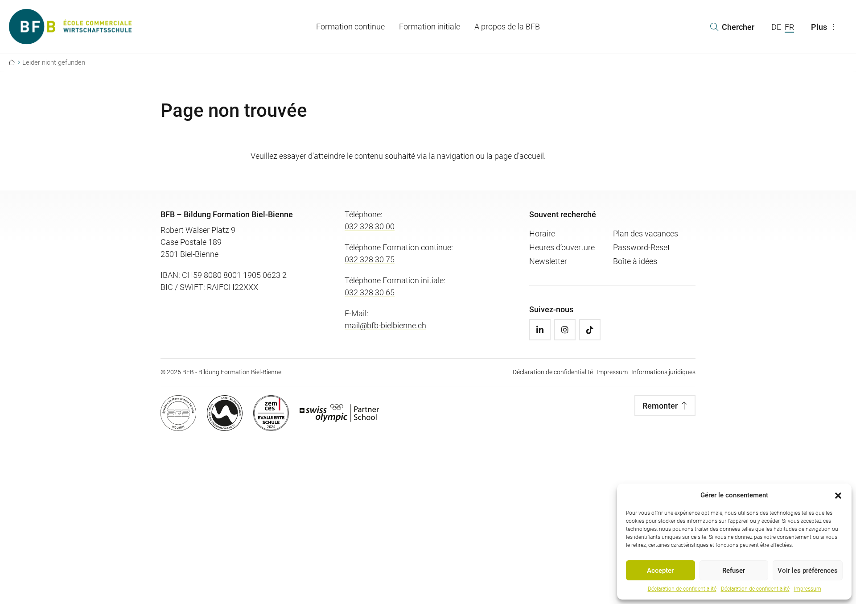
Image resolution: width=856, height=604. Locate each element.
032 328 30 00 (370, 226)
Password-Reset (641, 247)
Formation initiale (429, 26)
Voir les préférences (808, 571)
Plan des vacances (645, 233)
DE (776, 27)
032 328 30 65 (370, 292)
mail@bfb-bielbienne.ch (385, 325)
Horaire (542, 233)
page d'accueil (519, 156)
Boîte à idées (635, 261)
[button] (838, 495)
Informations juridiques (663, 372)
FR (789, 27)
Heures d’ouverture (562, 247)
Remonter (660, 405)
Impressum (807, 589)
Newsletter (548, 261)
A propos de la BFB (507, 26)
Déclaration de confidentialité (682, 589)
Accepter (660, 571)
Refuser (733, 571)
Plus (819, 27)
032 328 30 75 (370, 259)
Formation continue (350, 26)
